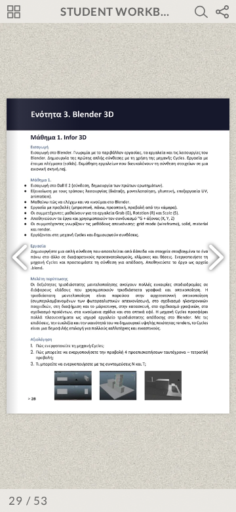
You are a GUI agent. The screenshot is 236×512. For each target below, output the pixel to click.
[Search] (201, 12)
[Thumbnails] (14, 12)
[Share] (222, 12)
